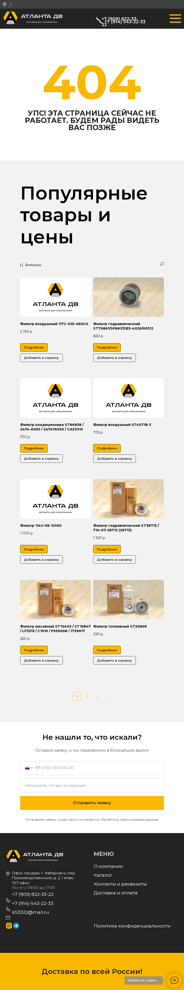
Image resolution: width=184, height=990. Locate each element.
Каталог (103, 875)
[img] (10, 18)
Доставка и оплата (116, 893)
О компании (108, 866)
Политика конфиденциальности (132, 926)
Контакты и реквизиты (120, 884)
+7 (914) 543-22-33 (124, 21)
